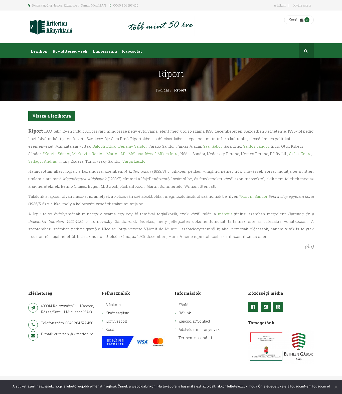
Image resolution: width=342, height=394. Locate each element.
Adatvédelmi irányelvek (199, 329)
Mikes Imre (168, 153)
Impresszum (105, 51)
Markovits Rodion (88, 153)
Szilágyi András (42, 161)
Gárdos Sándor (256, 146)
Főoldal (162, 90)
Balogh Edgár (104, 146)
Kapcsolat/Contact (194, 321)
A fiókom (280, 5)
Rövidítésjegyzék (70, 51)
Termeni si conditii (195, 337)
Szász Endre (300, 153)
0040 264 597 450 (125, 5)
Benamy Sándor (132, 146)
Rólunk (185, 313)
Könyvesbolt (116, 321)
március (225, 213)
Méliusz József (142, 153)
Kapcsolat (132, 51)
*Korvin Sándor (56, 153)
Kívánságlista (302, 5)
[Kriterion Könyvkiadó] (51, 27)
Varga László (133, 161)
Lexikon (39, 51)
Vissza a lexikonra (51, 116)
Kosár (293, 19)
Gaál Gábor (212, 146)
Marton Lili (116, 153)
